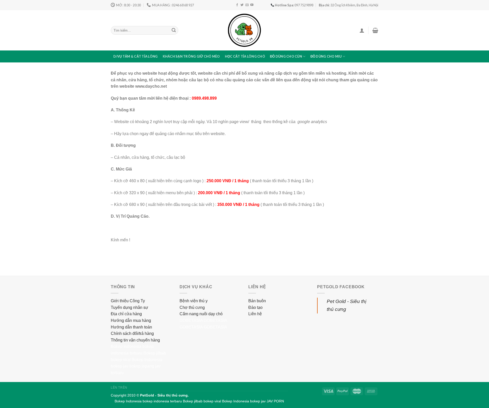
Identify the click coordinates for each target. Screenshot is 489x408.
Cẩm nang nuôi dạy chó (201, 314)
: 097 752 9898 (294, 5)
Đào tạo (255, 307)
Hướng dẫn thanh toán (131, 327)
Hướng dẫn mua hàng (131, 320)
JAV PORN (275, 401)
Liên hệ (255, 314)
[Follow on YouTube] (251, 5)
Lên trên (119, 387)
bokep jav (119, 366)
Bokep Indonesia (126, 346)
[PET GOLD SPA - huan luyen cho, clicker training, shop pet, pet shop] (244, 30)
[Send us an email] (247, 5)
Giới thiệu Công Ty (128, 301)
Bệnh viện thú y (194, 301)
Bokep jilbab (154, 353)
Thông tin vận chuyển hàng (135, 340)
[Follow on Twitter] (241, 5)
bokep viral (121, 360)
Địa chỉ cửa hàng (126, 314)
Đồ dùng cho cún (286, 56)
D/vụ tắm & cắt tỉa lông (135, 56)
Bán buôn (257, 301)
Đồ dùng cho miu (326, 56)
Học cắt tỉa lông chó (245, 56)
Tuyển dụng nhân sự (129, 307)
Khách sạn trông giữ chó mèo (191, 56)
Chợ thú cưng (192, 307)
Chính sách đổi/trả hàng (132, 333)
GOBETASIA (191, 320)
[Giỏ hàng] (375, 30)
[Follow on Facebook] (237, 5)
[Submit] (173, 30)
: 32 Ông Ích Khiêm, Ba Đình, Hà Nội (348, 5)
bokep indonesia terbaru (162, 401)
